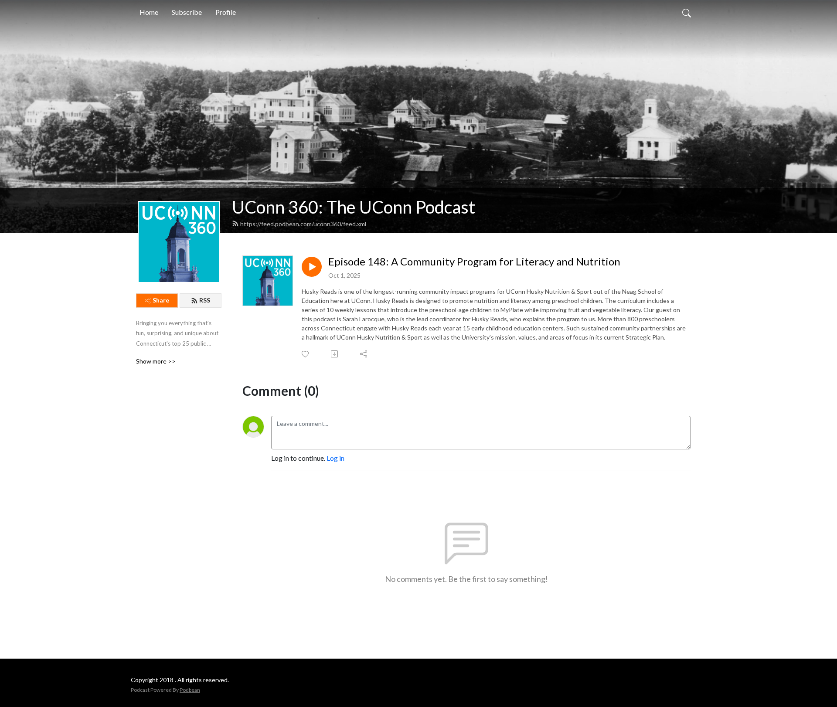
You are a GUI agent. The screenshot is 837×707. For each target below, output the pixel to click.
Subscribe (187, 12)
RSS (204, 300)
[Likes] (306, 354)
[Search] (686, 12)
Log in (335, 458)
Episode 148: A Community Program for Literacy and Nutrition (474, 261)
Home (149, 12)
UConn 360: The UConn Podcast (353, 207)
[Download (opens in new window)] (335, 354)
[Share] (364, 354)
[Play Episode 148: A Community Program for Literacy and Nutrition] (312, 267)
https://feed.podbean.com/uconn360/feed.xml (303, 224)
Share (161, 300)
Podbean (190, 690)
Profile (225, 12)
